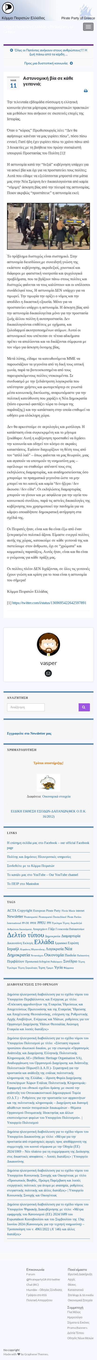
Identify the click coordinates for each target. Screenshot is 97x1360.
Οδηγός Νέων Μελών (80, 1338)
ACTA (11, 910)
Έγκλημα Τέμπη (60, 923)
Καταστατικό (76, 1290)
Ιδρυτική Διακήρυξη (80, 1274)
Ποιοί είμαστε (77, 1269)
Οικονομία (54, 954)
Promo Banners (77, 1327)
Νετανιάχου (37, 955)
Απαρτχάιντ (40, 929)
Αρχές (71, 1279)
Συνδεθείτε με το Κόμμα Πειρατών (30, 866)
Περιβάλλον (15, 961)
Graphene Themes (36, 1354)
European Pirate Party (47, 910)
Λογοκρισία (55, 949)
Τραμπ (49, 967)
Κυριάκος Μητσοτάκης (32, 949)
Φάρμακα (69, 968)
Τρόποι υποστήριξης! (48, 763)
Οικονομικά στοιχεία (56, 796)
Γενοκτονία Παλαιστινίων (70, 929)
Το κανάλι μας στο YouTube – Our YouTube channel (42, 875)
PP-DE (25, 923)
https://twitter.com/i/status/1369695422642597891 (49, 603)
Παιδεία (70, 955)
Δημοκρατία (52, 936)
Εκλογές (28, 943)
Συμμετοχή (75, 1307)
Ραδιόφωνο (56, 961)
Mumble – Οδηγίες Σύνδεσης (44, 1290)
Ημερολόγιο (74, 1317)
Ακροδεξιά (76, 923)
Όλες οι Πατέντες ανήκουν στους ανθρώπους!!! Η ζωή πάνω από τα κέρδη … (51, 52)
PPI (49, 923)
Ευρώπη (73, 943)
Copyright (24, 910)
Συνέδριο (70, 961)
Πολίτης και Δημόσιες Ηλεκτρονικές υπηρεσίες (39, 857)
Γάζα (51, 929)
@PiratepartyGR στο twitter (43, 1279)
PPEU (41, 923)
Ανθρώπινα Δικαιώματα (19, 929)
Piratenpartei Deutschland (52, 917)
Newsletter (15, 916)
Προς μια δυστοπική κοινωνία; (46, 63)
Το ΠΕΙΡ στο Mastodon (23, 884)
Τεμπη (41, 967)
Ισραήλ (13, 948)
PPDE (33, 923)
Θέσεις (72, 1284)
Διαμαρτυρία (70, 936)
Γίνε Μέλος (74, 1312)
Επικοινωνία (35, 1269)
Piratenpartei (31, 917)
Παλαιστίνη (83, 955)
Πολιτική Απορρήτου (39, 1300)
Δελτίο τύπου (25, 935)
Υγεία (58, 967)
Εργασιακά (61, 943)
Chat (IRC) (32, 1284)
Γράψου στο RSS (36, 1295)
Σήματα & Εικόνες (78, 1322)
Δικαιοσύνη (14, 943)
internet (80, 910)
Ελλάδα (44, 941)
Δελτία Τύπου (75, 1333)
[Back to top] (86, 1349)
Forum (30, 1274)
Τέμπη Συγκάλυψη (27, 967)
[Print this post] (86, 90)
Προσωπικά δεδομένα (37, 961)
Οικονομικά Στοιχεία (80, 1300)
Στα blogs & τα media (80, 1295)
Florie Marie (68, 911)
